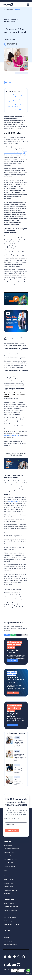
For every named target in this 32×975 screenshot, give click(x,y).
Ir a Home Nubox (7, 1)
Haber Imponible (21, 73)
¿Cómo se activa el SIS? (14, 110)
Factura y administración (11, 849)
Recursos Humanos (10, 856)
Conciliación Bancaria (10, 859)
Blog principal (9, 9)
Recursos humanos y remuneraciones (10, 20)
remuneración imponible (11, 436)
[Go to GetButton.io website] (28, 973)
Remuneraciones (9, 852)
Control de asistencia (10, 866)
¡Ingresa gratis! (12, 660)
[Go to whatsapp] (28, 970)
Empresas (18, 9)
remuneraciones (13, 501)
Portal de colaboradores (11, 863)
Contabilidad (8, 845)
